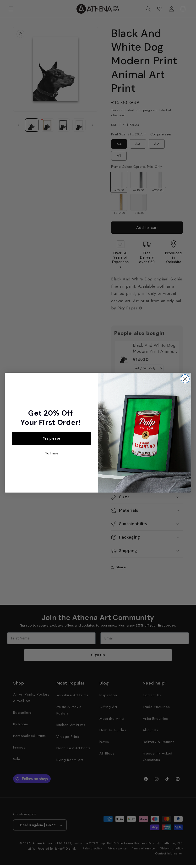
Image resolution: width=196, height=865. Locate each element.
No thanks (51, 453)
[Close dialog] (185, 379)
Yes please (51, 438)
